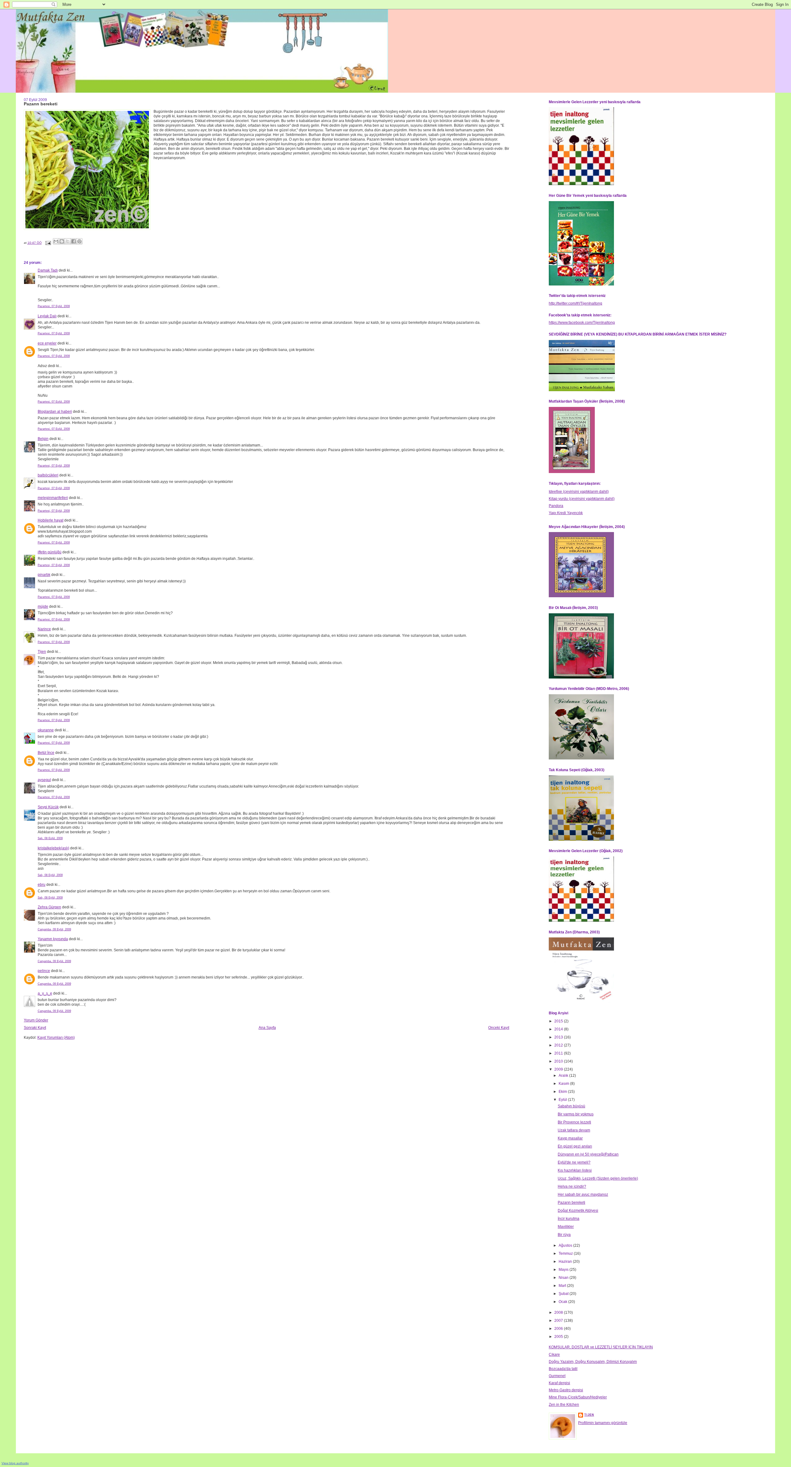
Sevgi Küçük (48, 807)
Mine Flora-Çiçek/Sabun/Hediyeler (578, 1397)
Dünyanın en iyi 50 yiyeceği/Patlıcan (588, 1154)
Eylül (563, 1099)
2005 (559, 1336)
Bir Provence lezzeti (574, 1122)
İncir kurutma (568, 1218)
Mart (563, 1285)
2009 (559, 1069)
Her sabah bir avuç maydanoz (583, 1194)
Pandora (556, 506)
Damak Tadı (48, 270)
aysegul (44, 780)
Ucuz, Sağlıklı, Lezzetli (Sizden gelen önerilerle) (598, 1178)
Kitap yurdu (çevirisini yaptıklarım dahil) (582, 499)
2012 (559, 1045)
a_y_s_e (45, 993)
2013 (559, 1037)
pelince (44, 971)
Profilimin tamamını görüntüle (602, 1423)
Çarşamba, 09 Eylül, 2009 (54, 929)
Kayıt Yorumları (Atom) (56, 1037)
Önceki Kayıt (498, 1027)
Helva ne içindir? (572, 1186)
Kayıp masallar (570, 1138)
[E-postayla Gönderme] (48, 242)
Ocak (563, 1302)
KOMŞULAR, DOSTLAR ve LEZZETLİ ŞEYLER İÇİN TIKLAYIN (601, 1347)
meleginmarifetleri (53, 498)
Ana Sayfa (267, 1027)
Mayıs (564, 1269)
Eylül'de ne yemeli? (574, 1162)
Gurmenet (557, 1376)
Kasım (564, 1083)
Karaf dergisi (559, 1383)
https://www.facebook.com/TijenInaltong (582, 322)
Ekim (563, 1091)
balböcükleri (48, 475)
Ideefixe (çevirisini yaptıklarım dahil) (579, 491)
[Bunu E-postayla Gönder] (56, 241)
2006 (559, 1328)
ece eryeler (47, 343)
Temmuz (566, 1253)
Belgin (43, 439)
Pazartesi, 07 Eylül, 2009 (54, 306)
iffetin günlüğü (49, 552)
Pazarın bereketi (571, 1202)
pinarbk (44, 575)
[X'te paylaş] (68, 241)
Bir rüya (564, 1235)
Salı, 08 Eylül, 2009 (50, 838)
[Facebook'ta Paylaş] (73, 241)
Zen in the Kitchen (564, 1404)
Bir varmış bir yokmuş (576, 1114)
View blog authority (15, 1463)
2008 (559, 1312)
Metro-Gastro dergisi (566, 1390)
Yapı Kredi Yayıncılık (566, 513)
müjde (43, 606)
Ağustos (566, 1245)
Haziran (566, 1261)
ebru (41, 884)
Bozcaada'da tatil (563, 1369)
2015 (559, 1021)
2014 (559, 1029)
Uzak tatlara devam (574, 1130)
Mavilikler (566, 1226)
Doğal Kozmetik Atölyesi (578, 1210)
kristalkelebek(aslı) (53, 848)
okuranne (46, 730)
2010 (559, 1061)
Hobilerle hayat (50, 520)
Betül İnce (46, 753)
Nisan (564, 1277)
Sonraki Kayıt (35, 1027)
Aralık (564, 1075)
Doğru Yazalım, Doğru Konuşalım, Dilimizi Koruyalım (593, 1361)
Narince (44, 629)
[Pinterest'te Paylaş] (79, 241)
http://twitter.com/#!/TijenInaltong (575, 303)
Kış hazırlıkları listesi (575, 1170)
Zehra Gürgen (49, 907)
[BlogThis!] (62, 241)
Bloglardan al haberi (55, 411)
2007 (559, 1320)
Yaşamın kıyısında (53, 939)
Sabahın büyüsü (571, 1106)
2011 (559, 1053)
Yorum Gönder (36, 1020)
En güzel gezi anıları (575, 1146)
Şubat (564, 1294)
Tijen (42, 651)
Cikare (554, 1354)
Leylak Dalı (47, 316)
